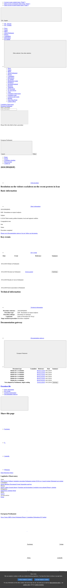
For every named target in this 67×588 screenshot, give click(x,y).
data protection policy (55, 582)
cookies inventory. (39, 584)
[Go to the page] (38, 269)
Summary (54, 272)
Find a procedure (5, 107)
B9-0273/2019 (41, 374)
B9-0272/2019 (41, 372)
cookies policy (26, 584)
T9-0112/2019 (29, 272)
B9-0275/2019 (41, 378)
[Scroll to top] (14, 404)
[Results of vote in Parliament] (38, 286)
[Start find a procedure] (14, 117)
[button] (27, 510)
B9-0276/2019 (41, 380)
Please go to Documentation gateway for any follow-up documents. (19, 233)
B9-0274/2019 (41, 376)
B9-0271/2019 (41, 370)
